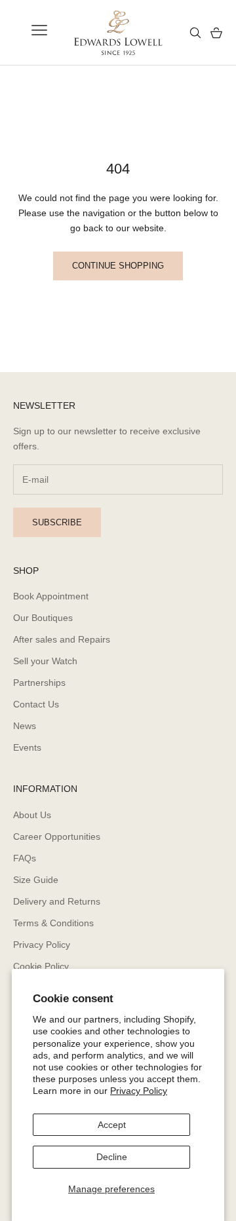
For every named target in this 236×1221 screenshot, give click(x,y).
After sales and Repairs (61, 639)
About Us (32, 815)
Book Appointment (50, 596)
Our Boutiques (43, 617)
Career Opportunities (56, 836)
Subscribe (57, 522)
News (24, 726)
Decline (111, 1157)
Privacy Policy (138, 1090)
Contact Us (36, 704)
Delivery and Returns (56, 901)
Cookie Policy (41, 966)
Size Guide (35, 879)
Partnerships (39, 682)
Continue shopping (118, 266)
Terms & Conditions (53, 923)
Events (27, 747)
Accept (112, 1124)
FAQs (24, 858)
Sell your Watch (45, 661)
